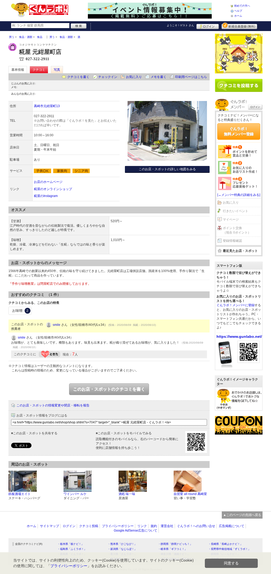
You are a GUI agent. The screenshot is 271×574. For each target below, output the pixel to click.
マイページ (231, 219)
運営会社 (167, 526)
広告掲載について (231, 526)
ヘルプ (238, 10)
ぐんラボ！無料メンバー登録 (239, 131)
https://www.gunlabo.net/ (239, 336)
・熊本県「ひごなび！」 (122, 543)
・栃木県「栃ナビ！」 (70, 543)
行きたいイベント (235, 211)
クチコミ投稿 (88, 526)
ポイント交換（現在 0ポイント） (237, 230)
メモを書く (158, 77)
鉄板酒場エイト (19, 494)
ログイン (207, 25)
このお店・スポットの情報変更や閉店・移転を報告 (52, 405)
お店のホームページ (48, 182)
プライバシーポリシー (118, 526)
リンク (142, 526)
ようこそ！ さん (180, 25)
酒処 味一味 (127, 494)
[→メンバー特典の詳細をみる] (238, 195)
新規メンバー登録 (239, 25)
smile (56, 325)
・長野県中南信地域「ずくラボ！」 (229, 548)
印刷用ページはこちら (191, 77)
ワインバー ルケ (75, 494)
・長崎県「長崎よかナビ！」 (225, 543)
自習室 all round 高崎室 (190, 494)
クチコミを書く (78, 77)
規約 (154, 526)
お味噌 (20, 311)
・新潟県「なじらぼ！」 (122, 548)
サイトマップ (49, 526)
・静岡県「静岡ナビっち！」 (175, 543)
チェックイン (107, 77)
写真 (57, 70)
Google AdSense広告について (135, 530)
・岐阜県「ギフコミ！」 (172, 548)
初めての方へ (242, 5)
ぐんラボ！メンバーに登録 (235, 305)
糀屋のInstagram (46, 196)
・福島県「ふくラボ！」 (72, 548)
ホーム (238, 15)
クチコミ (39, 70)
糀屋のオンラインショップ (53, 189)
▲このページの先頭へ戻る (242, 515)
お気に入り (134, 77)
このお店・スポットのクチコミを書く (109, 389)
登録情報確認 (232, 241)
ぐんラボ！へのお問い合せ (196, 526)
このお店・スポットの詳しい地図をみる (167, 169)
